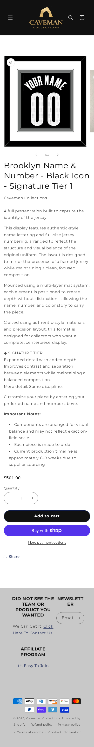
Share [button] (14, 556)
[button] (10, 17)
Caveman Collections (43, 718)
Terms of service (30, 732)
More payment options (47, 542)
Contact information (65, 732)
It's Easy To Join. (32, 665)
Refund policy (42, 724)
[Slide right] (58, 155)
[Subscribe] (78, 618)
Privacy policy (69, 724)
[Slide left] (36, 155)
